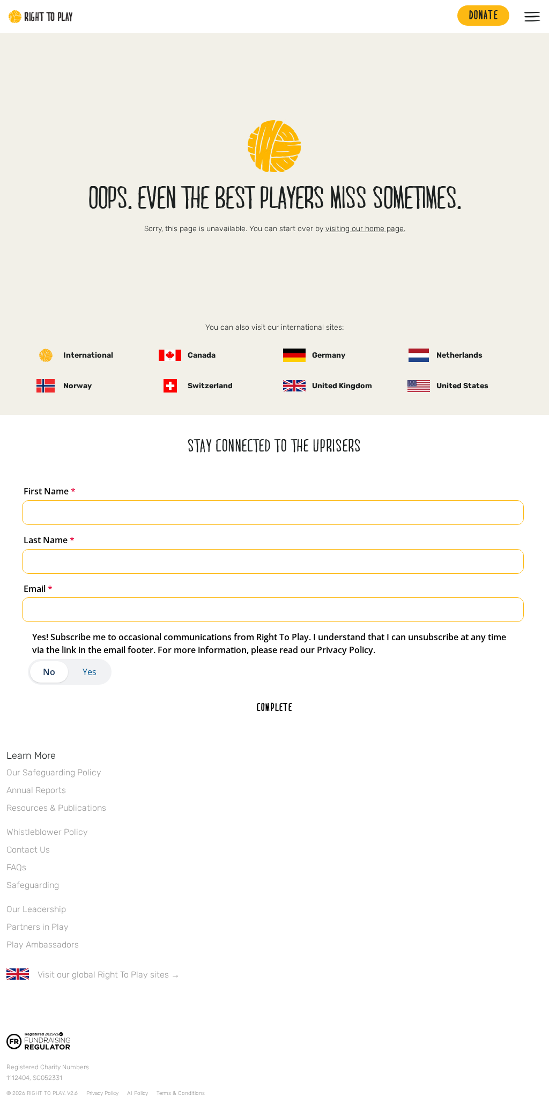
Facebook (12, 1006)
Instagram (57, 1006)
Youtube (102, 1006)
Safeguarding (32, 885)
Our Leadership (36, 909)
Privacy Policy (102, 1093)
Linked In (80, 1006)
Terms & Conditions (181, 1093)
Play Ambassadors (42, 944)
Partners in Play (37, 927)
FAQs (16, 867)
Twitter (35, 1006)
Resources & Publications (56, 808)
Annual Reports (36, 790)
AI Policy (137, 1093)
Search (444, 17)
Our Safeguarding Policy (53, 772)
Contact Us (28, 850)
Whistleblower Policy (47, 832)
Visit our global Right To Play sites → (109, 974)
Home (41, 16)
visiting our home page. (365, 228)
